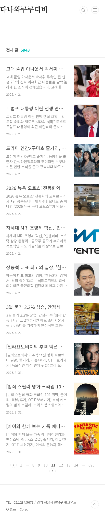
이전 (13, 465)
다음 (52, 471)
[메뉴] (95, 10)
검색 (83, 10)
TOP (95, 504)
